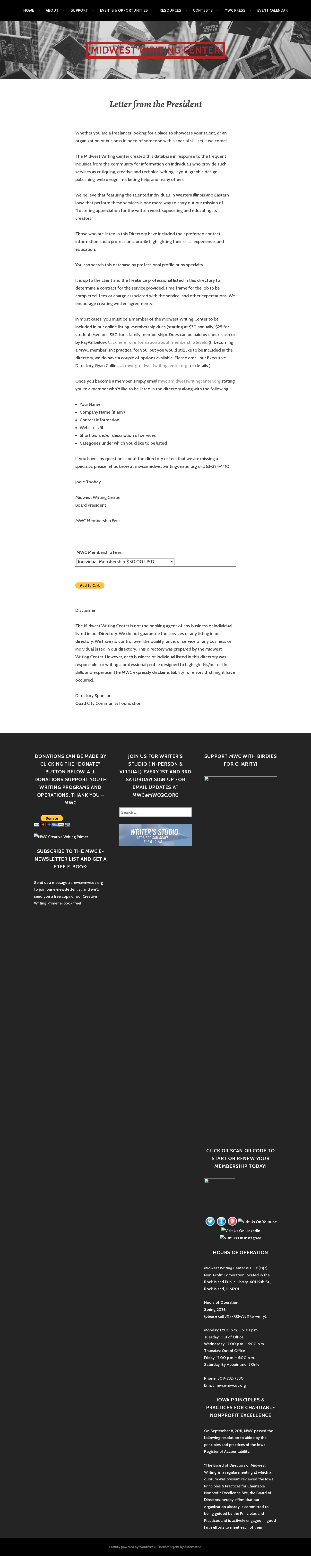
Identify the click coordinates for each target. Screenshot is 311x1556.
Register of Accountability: (227, 1451)
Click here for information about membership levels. (158, 342)
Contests (203, 10)
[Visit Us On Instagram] (240, 1237)
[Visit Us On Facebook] (221, 1221)
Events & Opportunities (124, 10)
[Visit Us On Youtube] (257, 1221)
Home (28, 10)
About (52, 10)
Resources (170, 10)
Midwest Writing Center (155, 50)
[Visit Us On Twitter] (210, 1221)
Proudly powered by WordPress (132, 1547)
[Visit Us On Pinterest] (232, 1221)
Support (79, 10)
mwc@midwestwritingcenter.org (156, 365)
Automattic (192, 1547)
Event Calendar (272, 10)
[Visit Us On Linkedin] (240, 1230)
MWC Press (235, 10)
